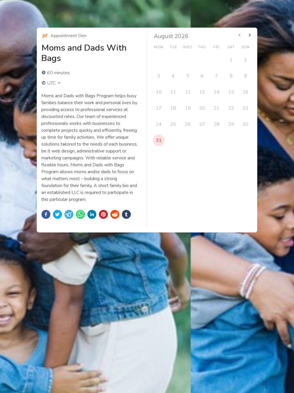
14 (216, 92)
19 (188, 108)
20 (202, 108)
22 (231, 108)
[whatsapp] (80, 214)
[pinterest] (103, 214)
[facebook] (46, 214)
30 (245, 124)
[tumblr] (126, 214)
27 (202, 124)
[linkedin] (91, 214)
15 (231, 92)
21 (216, 108)
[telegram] (69, 214)
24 (159, 124)
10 (159, 92)
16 (245, 92)
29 (231, 124)
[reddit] (114, 214)
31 (159, 140)
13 (202, 92)
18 (173, 108)
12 (188, 92)
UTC (51, 83)
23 (245, 108)
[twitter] (57, 214)
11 (173, 92)
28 (216, 124)
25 (173, 124)
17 (159, 108)
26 (188, 124)
